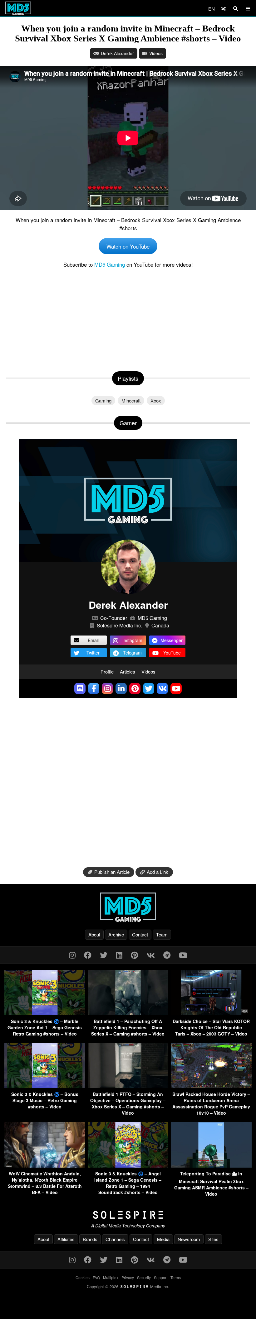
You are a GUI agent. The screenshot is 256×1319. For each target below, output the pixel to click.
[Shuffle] (223, 8)
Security (144, 1277)
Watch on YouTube (128, 246)
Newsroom (189, 1239)
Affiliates (66, 1239)
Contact (140, 934)
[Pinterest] (134, 954)
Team (162, 934)
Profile (107, 671)
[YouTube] (183, 954)
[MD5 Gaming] (128, 907)
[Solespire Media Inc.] (128, 1215)
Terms (175, 1277)
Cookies (83, 1277)
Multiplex (110, 1277)
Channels (115, 1239)
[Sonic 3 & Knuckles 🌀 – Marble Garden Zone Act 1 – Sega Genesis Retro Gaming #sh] (44, 1013)
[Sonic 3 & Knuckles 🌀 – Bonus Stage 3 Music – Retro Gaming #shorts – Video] (44, 1086)
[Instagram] (72, 954)
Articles (127, 671)
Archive (116, 934)
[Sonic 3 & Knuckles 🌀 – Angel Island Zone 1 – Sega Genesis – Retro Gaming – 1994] (128, 1165)
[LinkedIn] (119, 954)
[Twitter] (103, 954)
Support (160, 1277)
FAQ (96, 1277)
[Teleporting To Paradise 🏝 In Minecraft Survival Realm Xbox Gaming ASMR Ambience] (211, 1165)
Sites (213, 1239)
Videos (156, 53)
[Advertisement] (128, 318)
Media (163, 1239)
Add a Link (157, 872)
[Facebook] (87, 954)
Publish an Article (112, 872)
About (94, 934)
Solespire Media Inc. (119, 625)
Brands (90, 1239)
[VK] (150, 954)
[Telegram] (166, 954)
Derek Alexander (117, 53)
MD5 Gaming (109, 264)
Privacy (127, 1277)
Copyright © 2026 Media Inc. (128, 1286)
